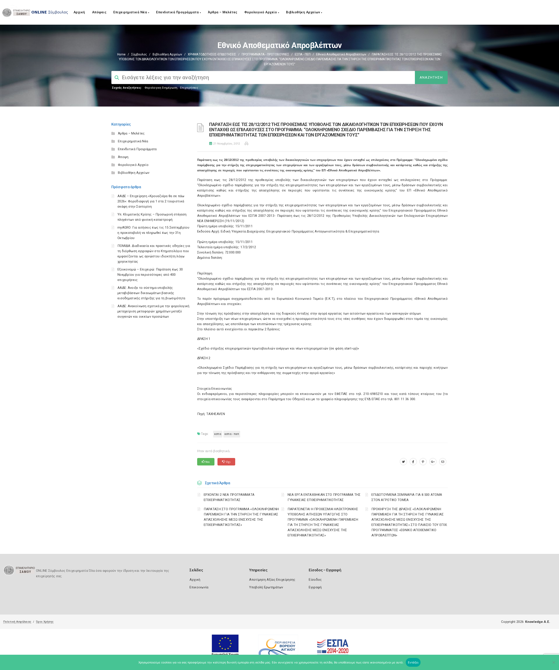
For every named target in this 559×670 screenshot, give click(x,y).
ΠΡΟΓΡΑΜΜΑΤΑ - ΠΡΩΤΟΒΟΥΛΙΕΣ (265, 54)
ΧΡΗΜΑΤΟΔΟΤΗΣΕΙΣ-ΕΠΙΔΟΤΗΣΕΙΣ (212, 54)
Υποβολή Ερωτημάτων (266, 587)
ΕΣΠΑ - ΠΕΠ (303, 54)
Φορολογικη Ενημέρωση (161, 87)
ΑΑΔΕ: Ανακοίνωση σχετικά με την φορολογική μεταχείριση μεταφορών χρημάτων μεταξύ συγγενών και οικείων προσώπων (153, 311)
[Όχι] (553, 664)
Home (121, 54)
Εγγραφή (315, 587)
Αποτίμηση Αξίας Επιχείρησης (272, 580)
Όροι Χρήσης (44, 621)
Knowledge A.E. (537, 622)
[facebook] (413, 462)
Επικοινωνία (199, 587)
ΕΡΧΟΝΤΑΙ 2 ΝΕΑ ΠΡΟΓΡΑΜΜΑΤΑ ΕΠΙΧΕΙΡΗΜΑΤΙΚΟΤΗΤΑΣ (229, 497)
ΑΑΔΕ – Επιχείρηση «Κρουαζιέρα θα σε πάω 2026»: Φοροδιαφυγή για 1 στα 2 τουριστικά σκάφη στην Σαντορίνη (151, 201)
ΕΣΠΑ (217, 434)
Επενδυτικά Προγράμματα (178, 12)
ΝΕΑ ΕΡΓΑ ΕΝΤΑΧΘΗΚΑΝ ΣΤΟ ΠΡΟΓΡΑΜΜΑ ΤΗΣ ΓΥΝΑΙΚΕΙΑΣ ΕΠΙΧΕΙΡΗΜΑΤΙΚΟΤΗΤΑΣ (324, 497)
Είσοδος (315, 580)
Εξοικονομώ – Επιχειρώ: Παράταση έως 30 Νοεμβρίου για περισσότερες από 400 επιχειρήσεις (150, 274)
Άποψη (123, 157)
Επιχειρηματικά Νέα (130, 12)
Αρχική (79, 12)
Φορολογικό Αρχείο (261, 12)
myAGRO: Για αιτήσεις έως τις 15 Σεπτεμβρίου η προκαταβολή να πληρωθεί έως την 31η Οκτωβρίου (153, 233)
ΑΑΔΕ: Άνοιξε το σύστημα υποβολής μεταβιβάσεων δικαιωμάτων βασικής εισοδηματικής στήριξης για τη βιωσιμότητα (151, 293)
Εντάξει (413, 662)
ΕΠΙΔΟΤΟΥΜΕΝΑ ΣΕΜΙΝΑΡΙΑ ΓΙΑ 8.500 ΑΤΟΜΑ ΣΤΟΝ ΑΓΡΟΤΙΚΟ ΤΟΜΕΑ (406, 497)
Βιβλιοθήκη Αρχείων (303, 12)
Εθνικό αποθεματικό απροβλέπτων (341, 54)
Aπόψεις (99, 12)
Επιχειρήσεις (189, 87)
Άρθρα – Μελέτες (222, 12)
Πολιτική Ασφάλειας (17, 621)
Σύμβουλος (139, 54)
